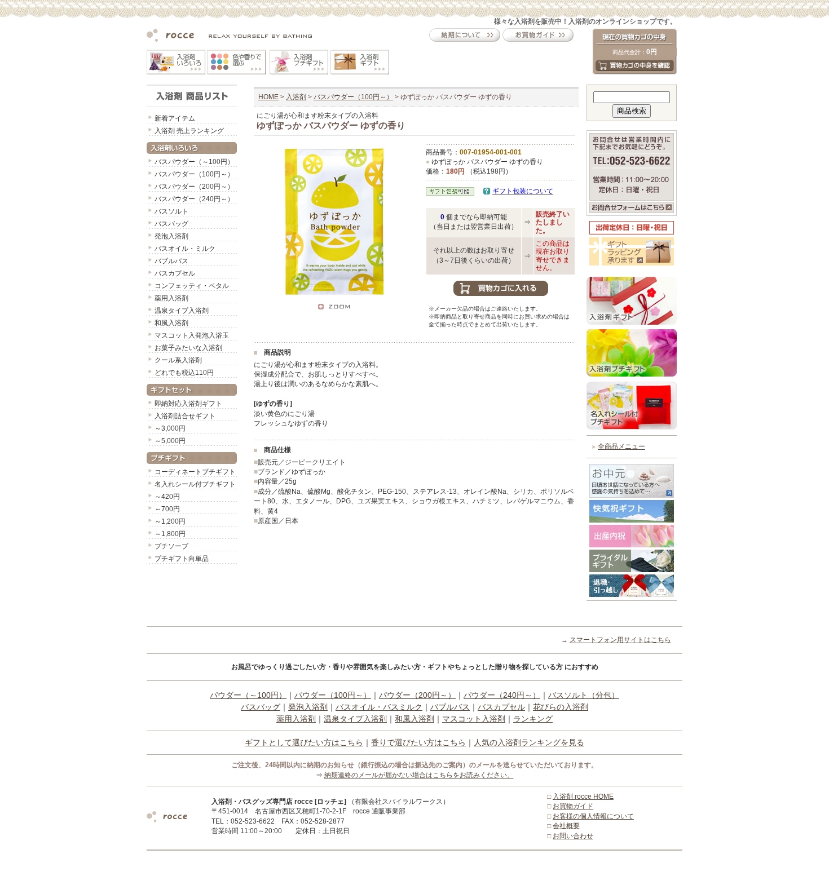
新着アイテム (175, 118)
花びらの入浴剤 (560, 706)
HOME (268, 97)
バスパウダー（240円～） (194, 199)
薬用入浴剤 (171, 298)
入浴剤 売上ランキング (189, 131)
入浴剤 (296, 97)
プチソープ (171, 546)
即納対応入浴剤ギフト (188, 404)
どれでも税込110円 (184, 373)
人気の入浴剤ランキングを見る (529, 742)
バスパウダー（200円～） (194, 187)
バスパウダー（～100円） (194, 162)
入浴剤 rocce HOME (583, 796)
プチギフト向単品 (182, 559)
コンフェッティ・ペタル (192, 286)
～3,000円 (170, 428)
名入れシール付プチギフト (195, 484)
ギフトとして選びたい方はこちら (304, 742)
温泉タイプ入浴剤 (182, 311)
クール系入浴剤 (178, 360)
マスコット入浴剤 (473, 718)
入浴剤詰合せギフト (185, 416)
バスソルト (171, 211)
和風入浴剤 (171, 323)
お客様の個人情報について (593, 816)
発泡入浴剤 (171, 236)
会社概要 (566, 826)
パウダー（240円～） (502, 695)
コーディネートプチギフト (195, 472)
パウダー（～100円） (248, 695)
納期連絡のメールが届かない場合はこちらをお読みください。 (419, 775)
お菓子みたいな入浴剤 (188, 348)
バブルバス (171, 261)
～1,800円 (170, 534)
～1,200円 (170, 521)
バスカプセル (175, 273)
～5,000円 (170, 441)
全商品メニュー (621, 446)
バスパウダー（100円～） (194, 174)
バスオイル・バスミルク (379, 706)
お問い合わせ (573, 836)
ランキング (533, 718)
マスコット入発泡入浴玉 (192, 335)
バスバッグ (171, 224)
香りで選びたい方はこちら (418, 742)
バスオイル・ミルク (185, 249)
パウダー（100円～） (332, 695)
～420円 (167, 497)
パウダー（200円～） (417, 695)
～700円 (167, 509)
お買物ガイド (573, 806)
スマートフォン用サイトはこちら (620, 640)
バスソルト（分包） (583, 695)
